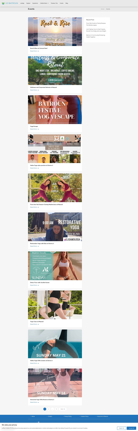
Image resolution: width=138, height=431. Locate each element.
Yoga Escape (34, 126)
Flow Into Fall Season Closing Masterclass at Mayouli (46, 204)
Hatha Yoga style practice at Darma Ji (41, 165)
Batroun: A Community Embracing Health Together (95, 36)
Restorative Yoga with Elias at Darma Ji (42, 243)
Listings (22, 3)
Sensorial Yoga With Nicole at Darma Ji (42, 399)
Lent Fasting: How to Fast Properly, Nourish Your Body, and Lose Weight (96, 30)
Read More (33, 51)
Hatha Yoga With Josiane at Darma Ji (41, 360)
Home (102, 9)
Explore (28, 3)
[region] (69, 427)
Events (61, 3)
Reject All (121, 428)
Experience (35, 3)
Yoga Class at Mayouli (36, 321)
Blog (67, 3)
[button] (8, 427)
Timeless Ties (54, 3)
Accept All (131, 428)
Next (62, 409)
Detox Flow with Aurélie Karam (39, 282)
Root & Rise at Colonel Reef (38, 48)
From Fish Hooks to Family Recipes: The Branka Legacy (96, 24)
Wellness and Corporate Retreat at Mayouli (43, 87)
